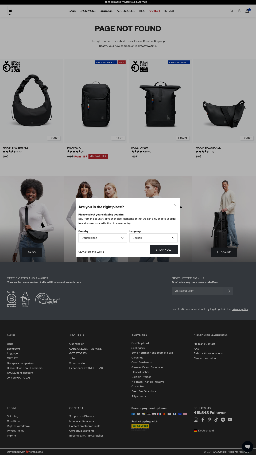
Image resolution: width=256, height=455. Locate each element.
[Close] (175, 204)
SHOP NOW (164, 249)
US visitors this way (90, 251)
